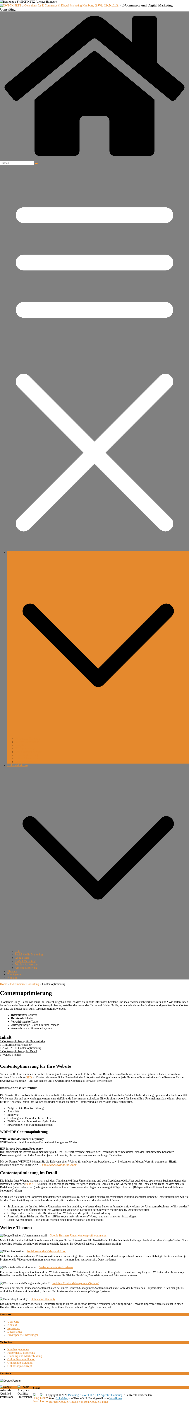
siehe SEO (31, 1183)
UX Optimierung (25, 748)
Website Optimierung (27, 741)
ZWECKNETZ (107, 5)
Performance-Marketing (21, 1352)
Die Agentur (14, 974)
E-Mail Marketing (25, 961)
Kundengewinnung (26, 761)
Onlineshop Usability (43, 1299)
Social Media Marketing (29, 954)
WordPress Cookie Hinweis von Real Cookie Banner (77, 1401)
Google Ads (22, 957)
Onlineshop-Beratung (27, 738)
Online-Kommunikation (21, 1359)
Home (3, 984)
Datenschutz (14, 1331)
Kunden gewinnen (18, 1349)
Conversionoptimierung (28, 751)
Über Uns (13, 1321)
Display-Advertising (26, 964)
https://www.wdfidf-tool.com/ (59, 1164)
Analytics (20, 745)
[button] (98, 735)
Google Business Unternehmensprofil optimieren (78, 1235)
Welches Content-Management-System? (75, 1283)
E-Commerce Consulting (24, 984)
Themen (12, 971)
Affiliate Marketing (26, 967)
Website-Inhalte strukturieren (56, 1267)
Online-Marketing (17, 765)
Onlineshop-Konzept (19, 1366)
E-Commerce (15, 552)
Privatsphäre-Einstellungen (23, 1334)
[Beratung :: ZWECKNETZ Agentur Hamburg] (94, 159)
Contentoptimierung (26, 755)
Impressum (13, 1328)
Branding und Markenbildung (24, 1356)
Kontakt (12, 977)
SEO (17, 951)
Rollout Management (27, 758)
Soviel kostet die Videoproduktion (46, 1251)
